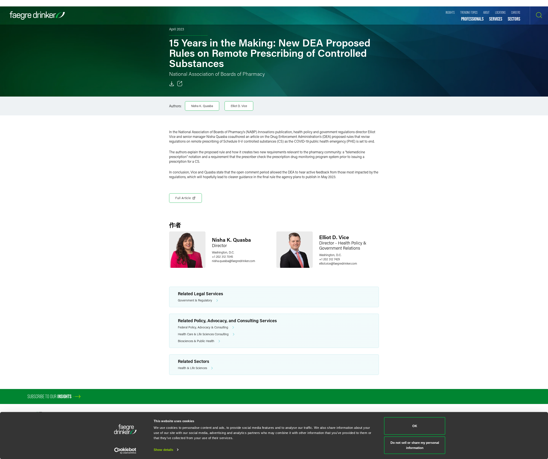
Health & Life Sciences (192, 368)
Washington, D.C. (223, 252)
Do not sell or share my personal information (414, 445)
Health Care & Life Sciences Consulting (203, 334)
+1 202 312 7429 (329, 259)
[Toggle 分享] (180, 83)
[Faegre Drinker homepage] (37, 15)
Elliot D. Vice (239, 106)
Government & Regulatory (195, 300)
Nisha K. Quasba (202, 106)
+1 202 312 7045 (222, 257)
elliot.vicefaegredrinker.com (338, 263)
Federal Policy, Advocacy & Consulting (203, 327)
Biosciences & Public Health (196, 341)
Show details (163, 450)
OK (414, 426)
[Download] (172, 83)
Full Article (183, 198)
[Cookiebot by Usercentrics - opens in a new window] (125, 450)
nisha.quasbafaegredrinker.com (233, 261)
